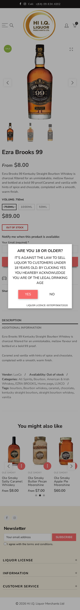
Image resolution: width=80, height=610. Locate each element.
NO (52, 294)
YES (28, 294)
